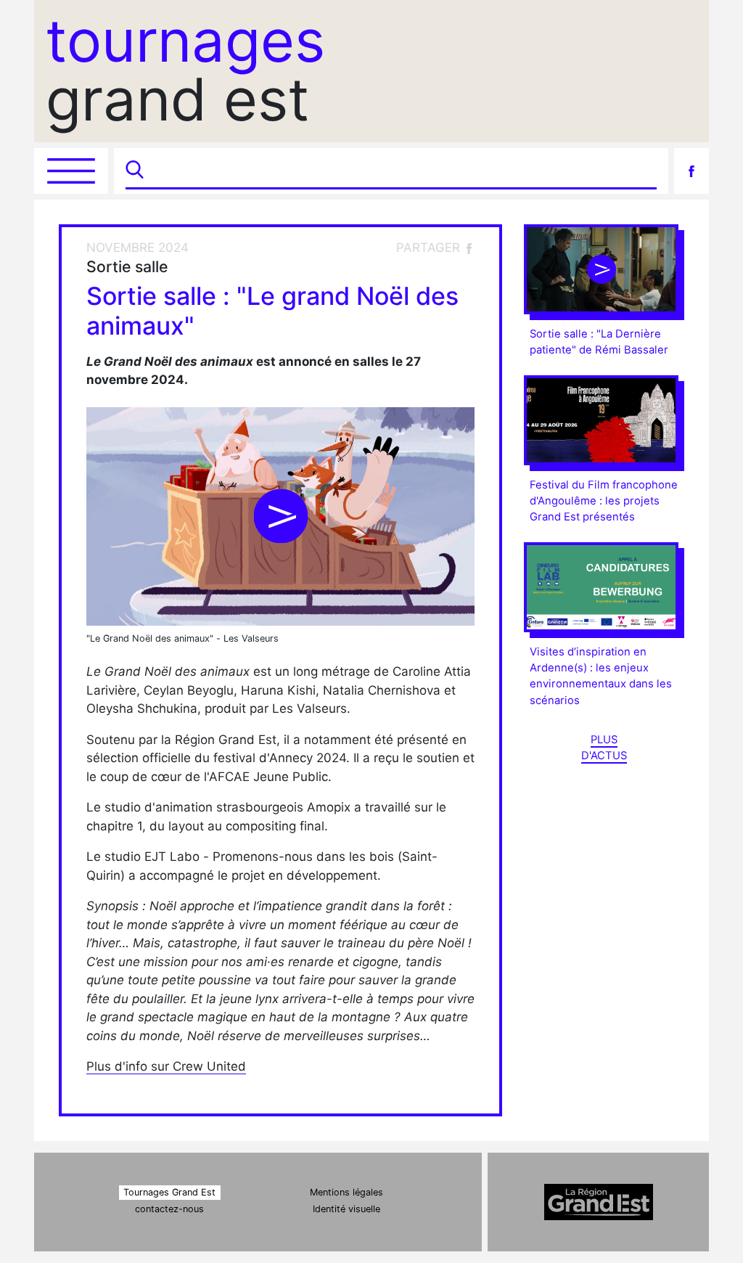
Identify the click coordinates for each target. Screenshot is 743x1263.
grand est (185, 70)
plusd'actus (604, 747)
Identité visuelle (346, 1208)
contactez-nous (169, 1208)
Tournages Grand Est (169, 1192)
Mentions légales (346, 1192)
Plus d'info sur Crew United (166, 1066)
